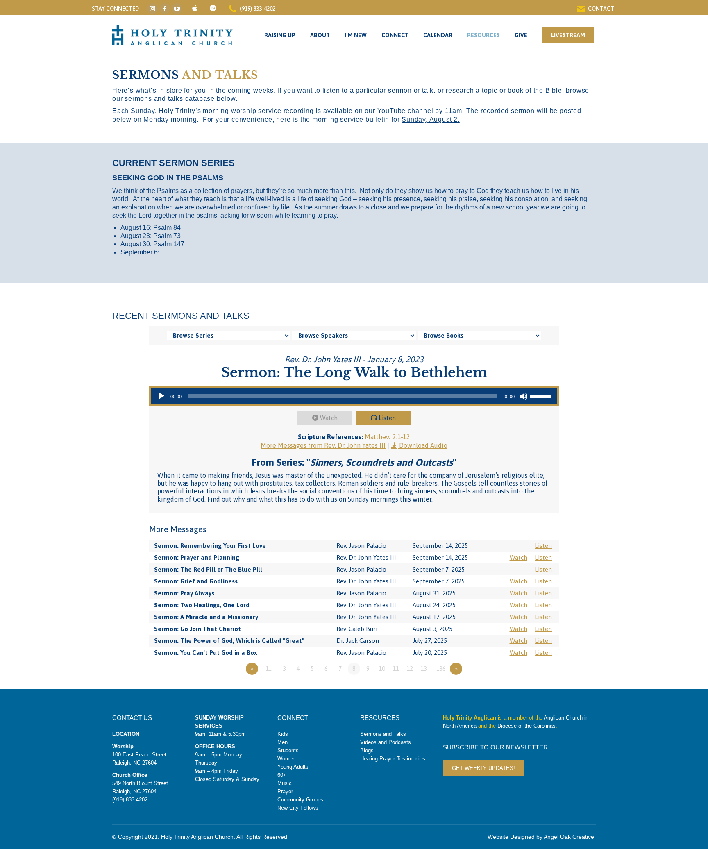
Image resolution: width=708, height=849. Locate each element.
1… (269, 668)
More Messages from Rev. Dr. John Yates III (323, 445)
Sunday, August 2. (431, 119)
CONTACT (601, 8)
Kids (282, 734)
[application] (354, 396)
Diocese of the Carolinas (526, 726)
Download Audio (423, 445)
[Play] (161, 396)
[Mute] (524, 396)
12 (409, 668)
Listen (387, 417)
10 (382, 668)
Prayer (285, 791)
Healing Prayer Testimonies (392, 759)
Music (284, 783)
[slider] (541, 395)
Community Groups (300, 800)
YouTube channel (405, 110)
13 (423, 668)
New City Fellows (297, 808)
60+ (281, 775)
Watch (329, 417)
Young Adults (293, 767)
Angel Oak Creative (569, 836)
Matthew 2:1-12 (387, 436)
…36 (441, 668)
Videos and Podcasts (385, 742)
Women (286, 759)
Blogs (367, 750)
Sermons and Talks (383, 734)
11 (396, 668)
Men (282, 742)
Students (288, 750)
